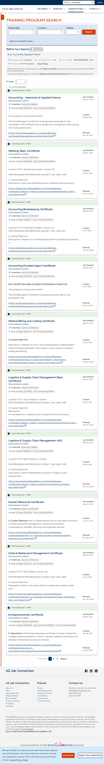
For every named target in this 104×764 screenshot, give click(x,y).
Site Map (9, 706)
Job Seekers (42, 9)
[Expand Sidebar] (2, 17)
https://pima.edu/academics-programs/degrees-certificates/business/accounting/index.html (32, 134)
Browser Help (11, 698)
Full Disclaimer (27, 729)
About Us (9, 688)
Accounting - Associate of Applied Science (34, 97)
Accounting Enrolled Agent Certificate (31, 266)
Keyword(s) (14, 28)
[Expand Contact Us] (100, 9)
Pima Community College (18, 100)
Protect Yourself (12, 701)
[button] (21, 41)
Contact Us (93, 9)
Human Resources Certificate (26, 502)
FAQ (7, 691)
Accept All (68, 755)
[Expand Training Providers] (85, 9)
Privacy (40, 688)
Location (41, 28)
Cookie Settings (43, 701)
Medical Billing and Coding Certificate (31, 321)
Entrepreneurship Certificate (25, 615)
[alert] (52, 91)
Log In (99, 2)
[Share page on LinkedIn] (91, 671)
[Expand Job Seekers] (50, 9)
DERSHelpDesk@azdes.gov (80, 691)
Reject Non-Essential (90, 755)
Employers (58, 9)
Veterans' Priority (44, 693)
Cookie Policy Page (18, 760)
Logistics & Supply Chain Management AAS (35, 440)
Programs (10, 704)
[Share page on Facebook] (86, 671)
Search (88, 32)
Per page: (10, 81)
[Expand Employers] (64, 9)
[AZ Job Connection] (12, 9)
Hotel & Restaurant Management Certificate (35, 553)
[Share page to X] (96, 671)
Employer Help (12, 696)
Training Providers (75, 9)
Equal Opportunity (44, 691)
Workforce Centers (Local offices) (82, 688)
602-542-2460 (75, 696)
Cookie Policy (42, 698)
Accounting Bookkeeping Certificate (30, 209)
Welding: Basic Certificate (24, 151)
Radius (70, 28)
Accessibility (42, 696)
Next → (63, 659)
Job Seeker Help (12, 693)
